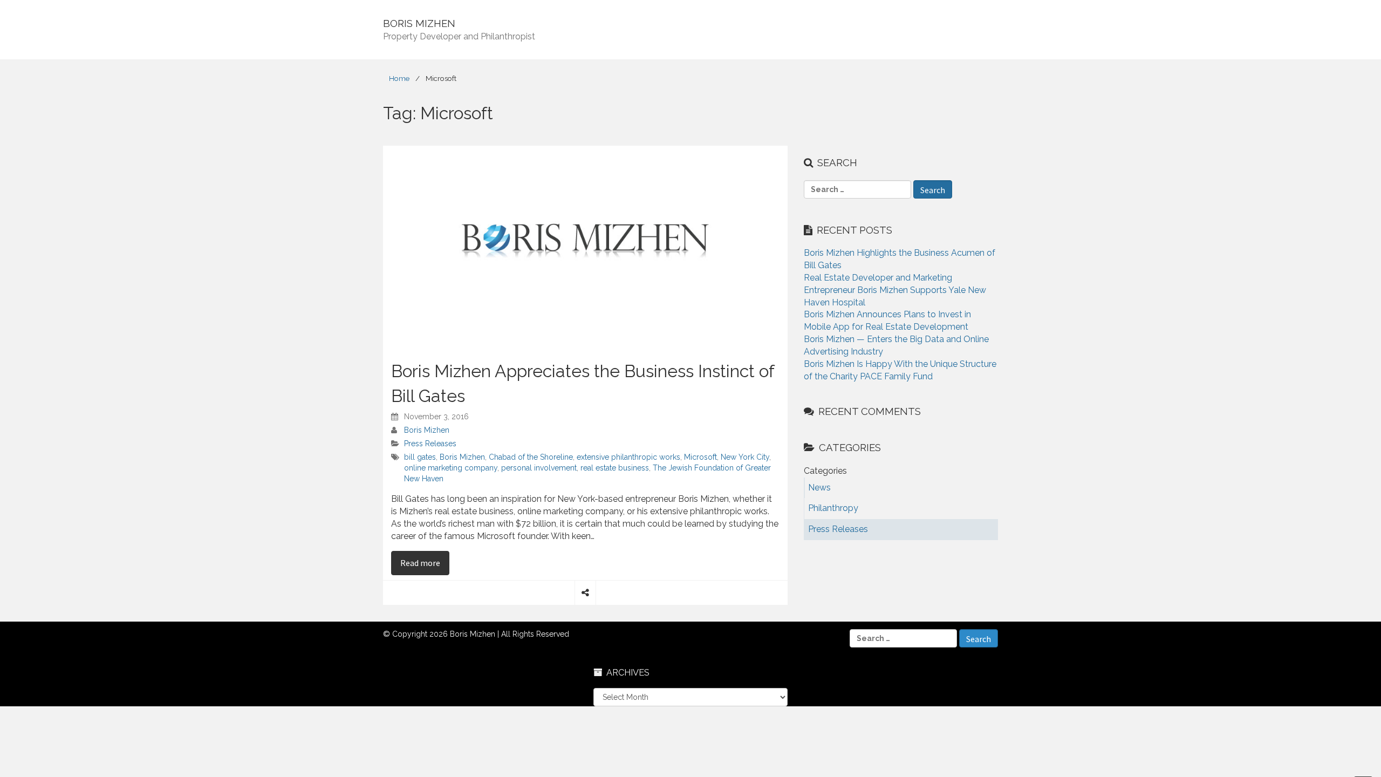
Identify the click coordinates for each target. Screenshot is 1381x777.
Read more (424, 562)
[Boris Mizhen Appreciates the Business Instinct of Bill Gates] (585, 246)
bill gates (420, 457)
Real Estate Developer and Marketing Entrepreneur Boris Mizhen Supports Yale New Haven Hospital (895, 290)
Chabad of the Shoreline (531, 457)
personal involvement (539, 468)
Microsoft (700, 457)
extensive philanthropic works (628, 457)
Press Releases (430, 443)
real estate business (614, 468)
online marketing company (450, 468)
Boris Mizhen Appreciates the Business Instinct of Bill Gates (582, 383)
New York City (745, 457)
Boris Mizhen (426, 430)
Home (399, 78)
